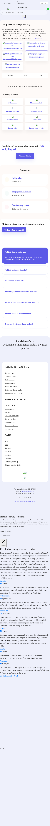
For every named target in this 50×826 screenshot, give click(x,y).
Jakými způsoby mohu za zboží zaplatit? (21, 292)
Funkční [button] (3, 581)
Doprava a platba (10, 405)
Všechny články (25, 156)
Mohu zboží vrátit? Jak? (14, 281)
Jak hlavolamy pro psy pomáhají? (18, 313)
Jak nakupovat (9, 409)
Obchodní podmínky (11, 462)
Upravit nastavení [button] (6, 531)
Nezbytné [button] (3, 661)
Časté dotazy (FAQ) (20, 205)
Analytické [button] (4, 611)
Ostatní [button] (2, 649)
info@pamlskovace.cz (21, 192)
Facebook (8, 458)
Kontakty (8, 448)
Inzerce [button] (2, 628)
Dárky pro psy (9, 373)
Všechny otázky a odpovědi (14, 230)
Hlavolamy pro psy (11, 383)
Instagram (8, 455)
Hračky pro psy (10, 380)
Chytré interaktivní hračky (13, 390)
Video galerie (9, 429)
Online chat (17, 178)
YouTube (8, 451)
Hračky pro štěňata (11, 387)
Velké (41, 75)
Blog (6, 441)
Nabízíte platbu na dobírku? (16, 270)
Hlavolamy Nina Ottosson (13, 393)
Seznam (10, 75)
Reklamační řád (10, 422)
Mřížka (25, 75)
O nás (6, 445)
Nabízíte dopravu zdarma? (15, 252)
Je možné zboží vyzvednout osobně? (19, 324)
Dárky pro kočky (10, 376)
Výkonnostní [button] (5, 596)
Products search (23, 7)
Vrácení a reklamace (11, 426)
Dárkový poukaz (10, 419)
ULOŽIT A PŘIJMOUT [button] (9, 676)
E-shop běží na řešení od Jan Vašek (25, 501)
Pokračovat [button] (38, 38)
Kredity (20, 2)
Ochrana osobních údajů (12, 465)
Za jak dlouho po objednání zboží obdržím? (22, 302)
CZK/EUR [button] (44, 3)
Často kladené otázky (11, 416)
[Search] (24, 16)
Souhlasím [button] (6, 536)
